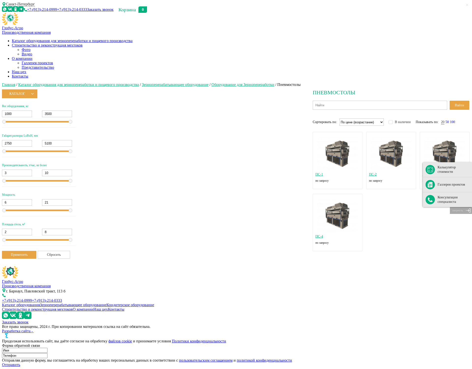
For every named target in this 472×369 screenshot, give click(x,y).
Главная (8, 84)
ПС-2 (373, 174)
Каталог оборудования (21, 305)
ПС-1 (319, 174)
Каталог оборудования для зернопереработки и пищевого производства (72, 41)
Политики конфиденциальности (199, 341)
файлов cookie (120, 341)
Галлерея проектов (37, 63)
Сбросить (54, 255)
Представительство (38, 67)
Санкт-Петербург (20, 4)
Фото (26, 50)
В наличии (403, 122)
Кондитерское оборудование (130, 305)
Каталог (17, 94)
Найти (459, 105)
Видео (27, 54)
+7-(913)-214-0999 (42, 9)
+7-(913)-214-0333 (72, 9)
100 (452, 122)
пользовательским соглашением (206, 360)
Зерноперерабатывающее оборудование (175, 84)
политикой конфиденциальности (264, 360)
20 (442, 122)
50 (447, 122)
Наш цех (19, 72)
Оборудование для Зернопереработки (242, 84)
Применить (19, 255)
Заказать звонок (100, 9)
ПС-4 (319, 236)
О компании (22, 58)
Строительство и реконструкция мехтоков (47, 45)
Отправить (11, 365)
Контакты (20, 76)
